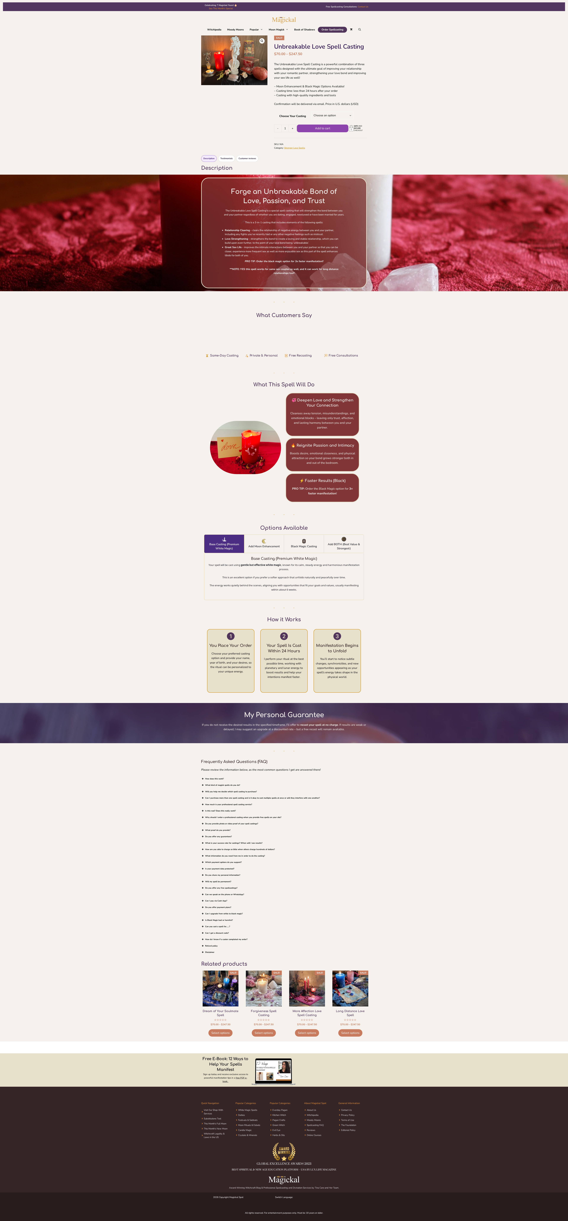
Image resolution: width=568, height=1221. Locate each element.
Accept (40, 1212)
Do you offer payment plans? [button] (218, 914)
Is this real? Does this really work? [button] (220, 817)
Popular (254, 29)
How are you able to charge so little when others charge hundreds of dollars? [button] (240, 856)
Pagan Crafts (278, 1126)
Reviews (311, 1136)
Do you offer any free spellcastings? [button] (221, 895)
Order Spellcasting (332, 29)
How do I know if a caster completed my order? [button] (226, 946)
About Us (311, 1116)
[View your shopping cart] (351, 29)
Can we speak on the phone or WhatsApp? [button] (224, 901)
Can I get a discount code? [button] (217, 940)
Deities (241, 1121)
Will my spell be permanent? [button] (218, 888)
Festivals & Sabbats (248, 1126)
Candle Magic (245, 1136)
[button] (74, 1189)
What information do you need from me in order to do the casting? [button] (235, 862)
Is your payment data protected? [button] (219, 875)
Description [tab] (208, 159)
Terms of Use (347, 1126)
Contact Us (347, 8)
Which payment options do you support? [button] (223, 869)
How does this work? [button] (214, 785)
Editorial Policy (348, 1136)
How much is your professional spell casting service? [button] (228, 811)
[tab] (224, 551)
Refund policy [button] (211, 952)
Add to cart (322, 129)
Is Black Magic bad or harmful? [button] (219, 927)
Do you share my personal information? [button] (222, 882)
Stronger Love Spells (294, 148)
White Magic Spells (247, 1116)
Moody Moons (235, 29)
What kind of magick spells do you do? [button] (222, 792)
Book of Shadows (304, 29)
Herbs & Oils (278, 1141)
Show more (242, 350)
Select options (220, 1040)
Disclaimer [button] (209, 959)
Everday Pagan (279, 1116)
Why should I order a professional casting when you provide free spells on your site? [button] (243, 824)
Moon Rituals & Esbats (249, 1131)
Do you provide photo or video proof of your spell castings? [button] (231, 830)
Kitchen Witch (279, 1121)
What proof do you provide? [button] (217, 837)
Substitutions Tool (212, 1125)
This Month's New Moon (215, 1135)
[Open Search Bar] (359, 29)
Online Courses (314, 1141)
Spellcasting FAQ (315, 1131)
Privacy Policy (348, 1121)
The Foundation (348, 1131)
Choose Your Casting (292, 116)
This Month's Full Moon (215, 1130)
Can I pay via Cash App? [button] (216, 907)
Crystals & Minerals (247, 1141)
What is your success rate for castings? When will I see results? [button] (233, 850)
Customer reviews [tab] (247, 159)
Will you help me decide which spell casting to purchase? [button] (231, 798)
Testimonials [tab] (226, 159)
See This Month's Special (221, 8)
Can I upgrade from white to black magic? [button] (224, 920)
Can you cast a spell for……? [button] (217, 933)
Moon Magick (276, 29)
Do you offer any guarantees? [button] (218, 843)
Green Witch (278, 1131)
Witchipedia (214, 29)
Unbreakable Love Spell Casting (234, 339)
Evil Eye (276, 1136)
